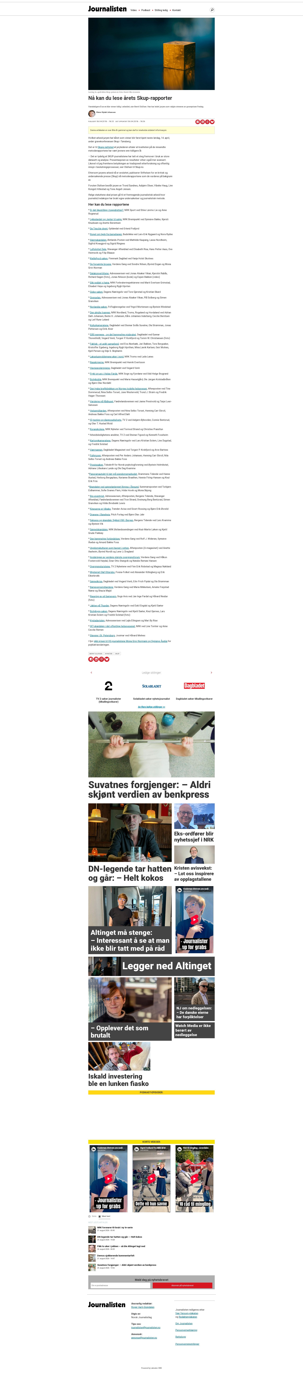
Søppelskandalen (99, 529)
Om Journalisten (183, 1323)
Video (134, 10)
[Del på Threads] (207, 122)
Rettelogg (180, 1336)
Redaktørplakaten (188, 1316)
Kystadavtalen (97, 620)
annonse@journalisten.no (144, 1337)
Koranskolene (97, 429)
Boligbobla (95, 379)
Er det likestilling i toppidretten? (106, 210)
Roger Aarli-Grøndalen (142, 1307)
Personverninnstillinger (187, 1344)
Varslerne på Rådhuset (101, 401)
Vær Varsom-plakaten (186, 1313)
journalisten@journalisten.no (145, 1327)
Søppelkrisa (96, 581)
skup (117, 654)
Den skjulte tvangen (100, 312)
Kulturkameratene (99, 325)
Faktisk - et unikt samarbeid (104, 343)
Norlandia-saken (98, 306)
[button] (91, 672)
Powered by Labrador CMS (151, 1368)
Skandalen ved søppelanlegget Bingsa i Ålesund (114, 486)
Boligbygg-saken (98, 611)
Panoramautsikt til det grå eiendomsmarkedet (113, 474)
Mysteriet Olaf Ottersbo (102, 572)
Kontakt (176, 10)
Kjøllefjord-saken (99, 258)
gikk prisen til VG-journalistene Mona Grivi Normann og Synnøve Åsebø (130, 641)
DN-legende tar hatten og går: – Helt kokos (119, 1237)
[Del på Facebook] (197, 122)
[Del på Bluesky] (212, 122)
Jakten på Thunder (99, 605)
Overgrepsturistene (100, 566)
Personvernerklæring (186, 1330)
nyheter (108, 654)
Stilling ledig (161, 10)
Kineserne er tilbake (100, 508)
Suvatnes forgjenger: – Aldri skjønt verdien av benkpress (126, 1265)
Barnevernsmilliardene (101, 587)
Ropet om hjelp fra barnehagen (106, 234)
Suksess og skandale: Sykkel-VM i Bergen (111, 520)
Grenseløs (95, 297)
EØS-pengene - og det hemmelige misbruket (113, 334)
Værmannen (96, 449)
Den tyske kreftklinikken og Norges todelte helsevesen (118, 388)
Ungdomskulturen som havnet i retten (109, 548)
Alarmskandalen (98, 240)
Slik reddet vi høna (99, 282)
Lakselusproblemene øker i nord (106, 356)
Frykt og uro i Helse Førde (103, 373)
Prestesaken (96, 464)
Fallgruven (95, 455)
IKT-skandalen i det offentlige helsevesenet (112, 626)
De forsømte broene (100, 264)
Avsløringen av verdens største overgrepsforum (115, 557)
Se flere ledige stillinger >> (151, 706)
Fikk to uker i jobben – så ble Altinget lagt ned (121, 1246)
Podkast (145, 10)
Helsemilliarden (98, 410)
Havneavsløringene (100, 368)
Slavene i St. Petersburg (102, 635)
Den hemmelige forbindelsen (105, 538)
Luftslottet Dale (98, 249)
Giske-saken (96, 291)
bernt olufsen (96, 654)
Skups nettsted (106, 147)
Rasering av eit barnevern (103, 596)
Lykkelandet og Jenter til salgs (106, 219)
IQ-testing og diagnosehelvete (105, 420)
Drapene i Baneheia (100, 514)
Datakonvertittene (99, 273)
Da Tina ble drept (99, 228)
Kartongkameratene (100, 440)
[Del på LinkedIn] (202, 122)
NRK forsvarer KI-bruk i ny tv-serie (115, 1227)
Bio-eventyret (97, 496)
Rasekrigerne (97, 362)
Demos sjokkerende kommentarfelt (115, 1255)
